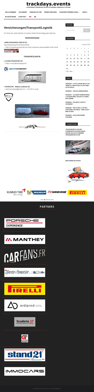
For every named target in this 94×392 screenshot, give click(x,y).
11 (70, 58)
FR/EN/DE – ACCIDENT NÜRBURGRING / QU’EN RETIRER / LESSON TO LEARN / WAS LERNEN (77, 96)
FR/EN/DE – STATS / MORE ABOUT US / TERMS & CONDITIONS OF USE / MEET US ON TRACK (77, 85)
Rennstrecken (50, 12)
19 (74, 62)
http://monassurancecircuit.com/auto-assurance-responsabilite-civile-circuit (32, 47)
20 (77, 62)
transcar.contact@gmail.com (15, 89)
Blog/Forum (10, 17)
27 (77, 65)
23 (88, 62)
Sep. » (71, 71)
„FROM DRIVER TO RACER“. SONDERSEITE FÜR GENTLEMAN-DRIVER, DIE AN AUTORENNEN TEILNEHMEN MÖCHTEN (75, 132)
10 (67, 58)
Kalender (23, 12)
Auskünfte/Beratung (68, 12)
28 (81, 65)
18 (71, 62)
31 (67, 68)
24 (67, 65)
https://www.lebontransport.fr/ (16, 63)
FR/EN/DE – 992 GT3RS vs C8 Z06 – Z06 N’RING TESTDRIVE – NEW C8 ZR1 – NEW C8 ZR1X (77, 109)
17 (67, 62)
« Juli (66, 71)
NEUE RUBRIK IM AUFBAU (73, 161)
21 (81, 62)
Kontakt (22, 17)
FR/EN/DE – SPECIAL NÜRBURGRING (76, 91)
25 (71, 65)
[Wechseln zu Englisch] (34, 16)
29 (85, 65)
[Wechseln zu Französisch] (30, 16)
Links (84, 12)
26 (74, 65)
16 (88, 58)
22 (85, 62)
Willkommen (10, 12)
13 (77, 58)
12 (74, 58)
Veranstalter (36, 12)
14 (81, 58)
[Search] (86, 30)
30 (88, 65)
